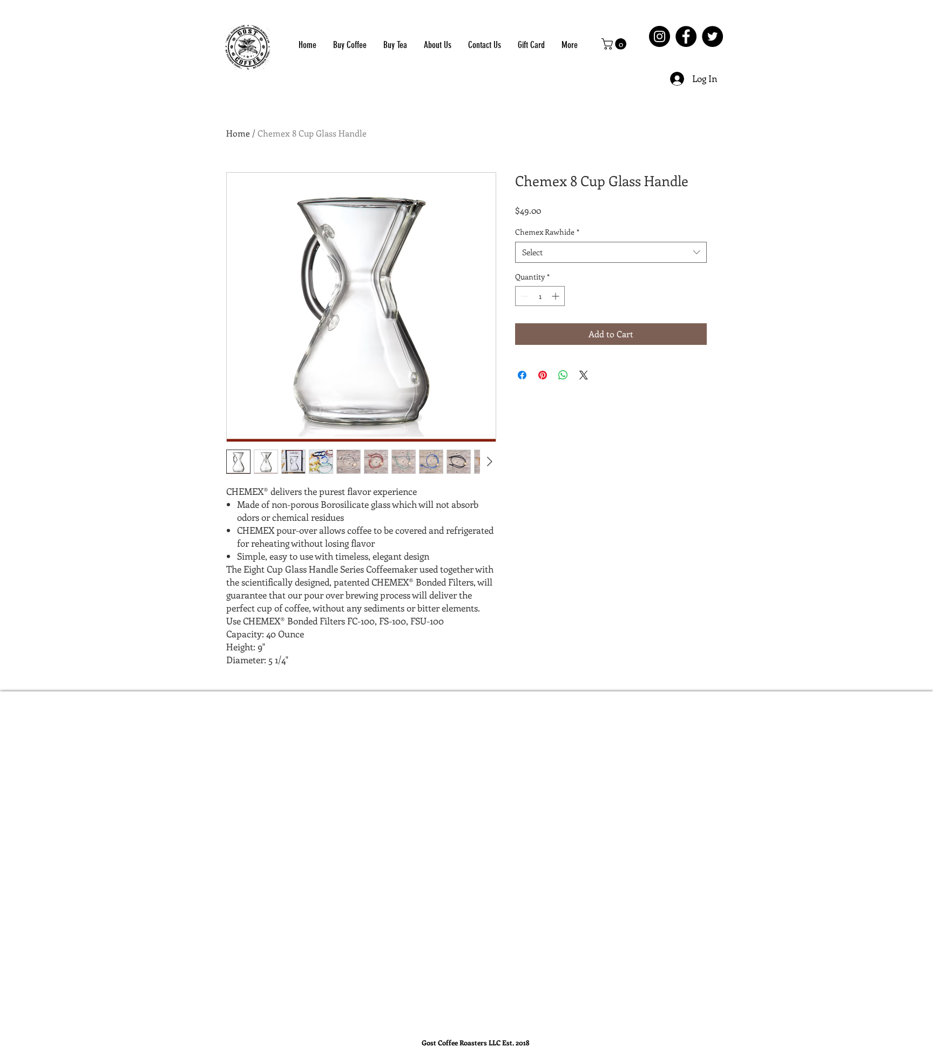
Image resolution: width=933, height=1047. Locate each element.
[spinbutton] (540, 296)
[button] (615, 44)
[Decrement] (523, 296)
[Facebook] (686, 36)
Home (238, 133)
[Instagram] (659, 36)
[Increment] (556, 296)
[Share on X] (583, 375)
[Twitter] (712, 36)
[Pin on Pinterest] (542, 375)
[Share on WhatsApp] (563, 375)
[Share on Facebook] (522, 375)
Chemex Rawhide (547, 232)
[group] (474, 712)
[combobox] (611, 252)
